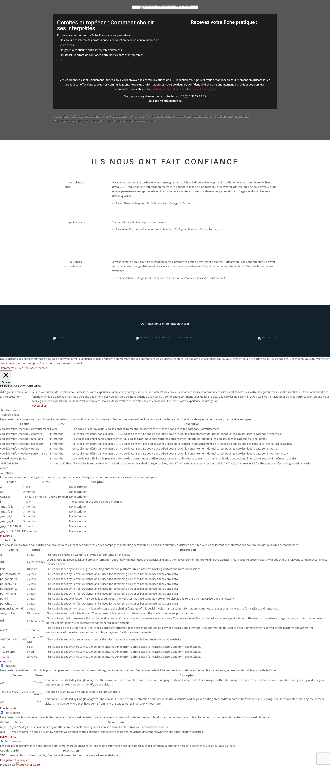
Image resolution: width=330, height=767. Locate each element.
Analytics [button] (5, 661)
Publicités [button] (6, 536)
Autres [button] (4, 468)
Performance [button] (8, 736)
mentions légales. (205, 89)
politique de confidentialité (168, 89)
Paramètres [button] (8, 368)
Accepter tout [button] (38, 368)
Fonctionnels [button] (8, 708)
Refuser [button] (23, 368)
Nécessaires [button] (39, 405)
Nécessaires (12, 410)
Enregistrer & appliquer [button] (14, 760)
